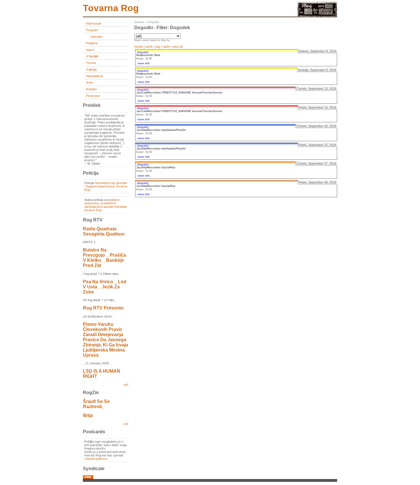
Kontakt (91, 89)
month (138, 46)
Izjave (90, 49)
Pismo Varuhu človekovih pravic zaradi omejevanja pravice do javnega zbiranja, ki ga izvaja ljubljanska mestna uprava (105, 340)
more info (143, 63)
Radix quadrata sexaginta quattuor (104, 231)
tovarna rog (111, 8)
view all (177, 46)
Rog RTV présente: (104, 308)
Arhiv (89, 82)
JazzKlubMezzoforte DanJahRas (155, 167)
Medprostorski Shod (148, 55)
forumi (91, 63)
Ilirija (88, 415)
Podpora (92, 43)
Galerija (91, 69)
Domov (139, 22)
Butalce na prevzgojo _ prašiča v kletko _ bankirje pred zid (104, 258)
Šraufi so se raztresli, (96, 404)
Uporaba (96, 36)
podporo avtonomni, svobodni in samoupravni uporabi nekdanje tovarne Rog (105, 205)
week (149, 46)
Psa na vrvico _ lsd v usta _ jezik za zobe (104, 286)
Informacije (93, 23)
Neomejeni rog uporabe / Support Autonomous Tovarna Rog (105, 186)
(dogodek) (143, 52)
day (158, 46)
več (126, 384)
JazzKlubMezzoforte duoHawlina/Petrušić (161, 130)
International (94, 76)
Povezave (93, 95)
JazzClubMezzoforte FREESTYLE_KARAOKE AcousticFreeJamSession (179, 92)
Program (92, 30)
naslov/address (96, 458)
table (166, 46)
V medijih (92, 56)
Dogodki (153, 22)
